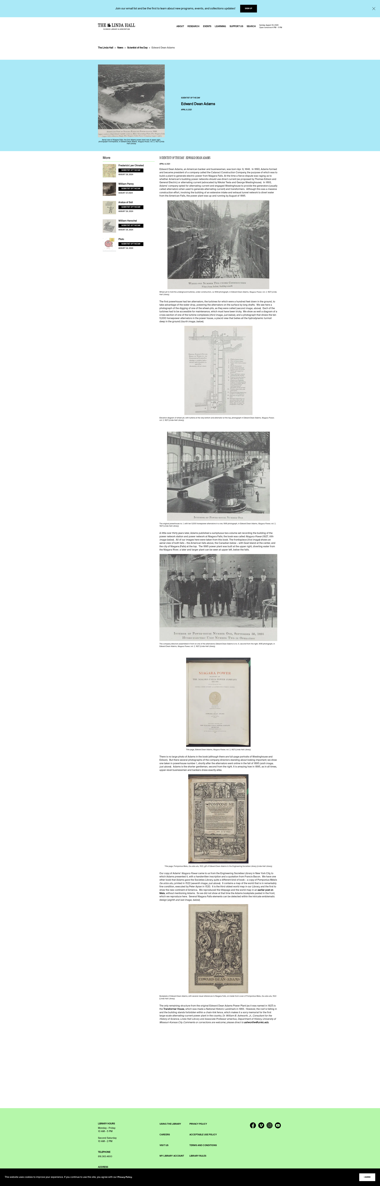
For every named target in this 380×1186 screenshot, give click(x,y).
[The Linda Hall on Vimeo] (261, 1127)
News (120, 48)
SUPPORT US (236, 26)
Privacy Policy (124, 1177)
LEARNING (220, 26)
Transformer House (173, 1009)
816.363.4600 (105, 1157)
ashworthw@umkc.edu (256, 1022)
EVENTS (207, 26)
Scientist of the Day (137, 48)
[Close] (373, 8)
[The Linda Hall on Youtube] (277, 1127)
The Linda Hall (105, 48)
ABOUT (180, 26)
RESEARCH (193, 26)
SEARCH (251, 26)
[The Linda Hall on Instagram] (269, 1127)
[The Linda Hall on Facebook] (252, 1127)
